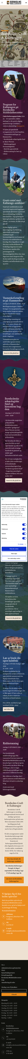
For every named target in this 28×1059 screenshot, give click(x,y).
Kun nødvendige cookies (14, 558)
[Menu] (2, 2)
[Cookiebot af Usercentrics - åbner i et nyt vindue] (20, 499)
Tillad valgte (14, 553)
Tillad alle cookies (14, 548)
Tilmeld (14, 994)
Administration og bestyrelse (11, 968)
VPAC (3, 970)
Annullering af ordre (8, 982)
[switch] (24, 529)
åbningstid (20, 126)
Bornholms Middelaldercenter (11, 978)
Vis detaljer (21, 544)
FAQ (2, 980)
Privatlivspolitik (6, 975)
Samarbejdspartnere (8, 973)
